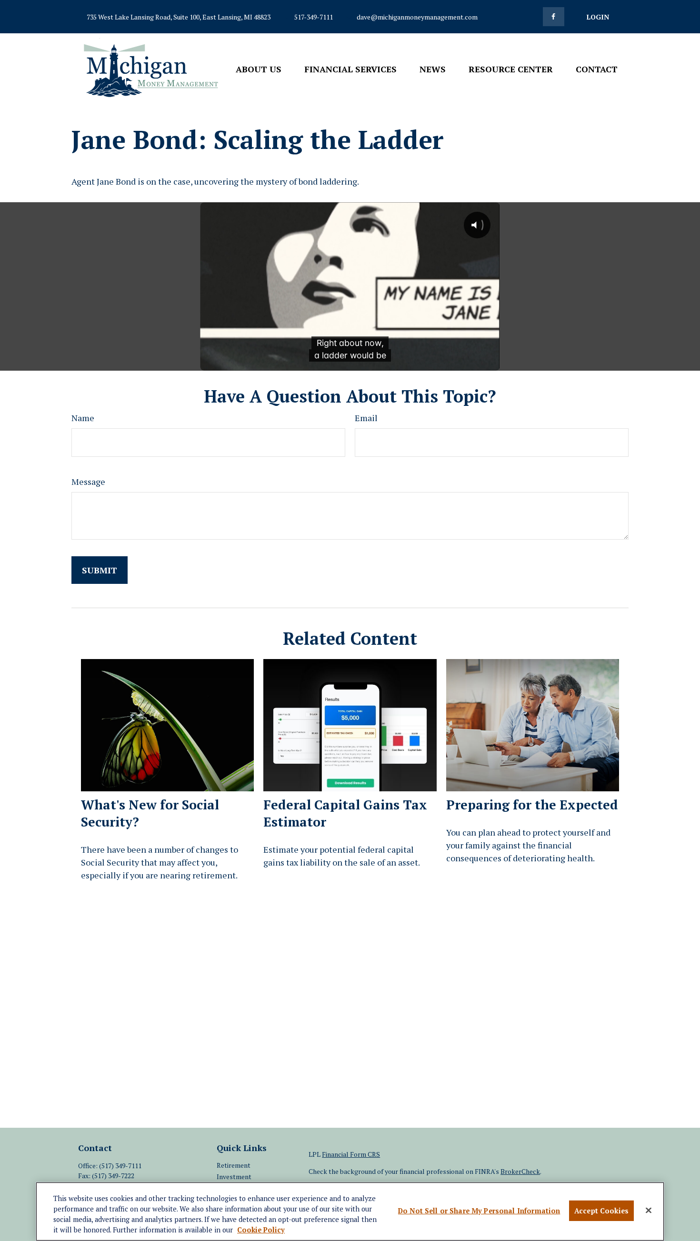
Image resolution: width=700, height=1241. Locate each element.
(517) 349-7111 (120, 1165)
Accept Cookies (601, 1210)
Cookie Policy (261, 1229)
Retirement (233, 1165)
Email (366, 418)
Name (82, 418)
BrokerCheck (520, 1171)
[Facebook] (553, 16)
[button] (258, 68)
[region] (350, 1211)
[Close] (648, 1210)
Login (598, 16)
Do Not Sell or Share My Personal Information (479, 1210)
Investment (234, 1176)
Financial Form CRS (351, 1154)
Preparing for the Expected (532, 804)
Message (88, 481)
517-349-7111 (313, 16)
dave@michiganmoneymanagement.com (417, 16)
